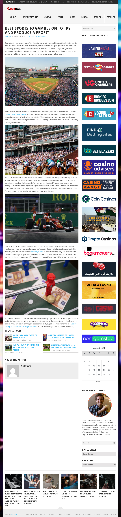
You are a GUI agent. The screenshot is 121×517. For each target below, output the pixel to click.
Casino (48, 17)
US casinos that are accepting (15, 114)
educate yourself (37, 252)
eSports (111, 17)
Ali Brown (8, 36)
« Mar (98, 382)
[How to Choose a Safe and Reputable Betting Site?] (51, 481)
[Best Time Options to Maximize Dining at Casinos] (88, 481)
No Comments (41, 36)
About (13, 17)
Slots (72, 17)
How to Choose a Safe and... (78, 2)
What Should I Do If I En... (53, 2)
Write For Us (31, 514)
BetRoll (14, 514)
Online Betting (30, 17)
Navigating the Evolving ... (29, 2)
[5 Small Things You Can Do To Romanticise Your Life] (69, 481)
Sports (97, 17)
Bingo (84, 17)
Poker (60, 17)
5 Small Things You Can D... (102, 2)
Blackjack (87, 514)
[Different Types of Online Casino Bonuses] (107, 481)
